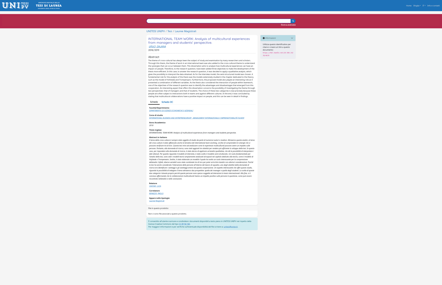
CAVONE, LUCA (155, 186)
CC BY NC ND (184, 224)
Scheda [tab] (154, 101)
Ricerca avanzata (288, 24)
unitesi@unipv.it (231, 226)
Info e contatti (433, 5)
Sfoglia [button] (416, 5)
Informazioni (270, 38)
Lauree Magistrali (185, 31)
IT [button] (423, 5)
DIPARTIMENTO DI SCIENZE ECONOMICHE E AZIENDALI (171, 110)
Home (408, 5)
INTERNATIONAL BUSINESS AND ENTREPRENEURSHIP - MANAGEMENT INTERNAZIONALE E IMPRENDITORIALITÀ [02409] (196, 118)
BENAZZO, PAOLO (156, 193)
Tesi (169, 31)
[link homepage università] (49, 5)
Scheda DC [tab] (167, 101)
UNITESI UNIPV (155, 31)
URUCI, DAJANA (157, 46)
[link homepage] (16, 5)
